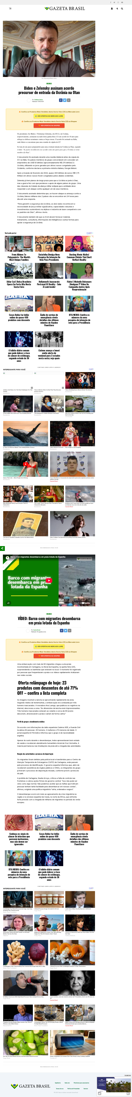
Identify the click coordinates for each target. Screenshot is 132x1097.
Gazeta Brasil (36, 630)
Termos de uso (59, 1088)
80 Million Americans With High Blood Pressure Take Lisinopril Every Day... (23, 997)
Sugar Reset (37, 910)
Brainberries (6, 393)
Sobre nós (67, 1083)
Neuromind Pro (7, 1025)
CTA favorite (68, 416)
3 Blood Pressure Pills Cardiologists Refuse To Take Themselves (68, 966)
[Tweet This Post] (64, 100)
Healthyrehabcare (70, 935)
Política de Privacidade (73, 1088)
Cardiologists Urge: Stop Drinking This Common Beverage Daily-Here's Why (24, 966)
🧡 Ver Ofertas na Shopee (49, 125)
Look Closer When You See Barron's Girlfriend (78, 909)
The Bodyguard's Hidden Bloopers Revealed (46, 413)
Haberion (5, 935)
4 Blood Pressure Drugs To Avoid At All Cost (46, 909)
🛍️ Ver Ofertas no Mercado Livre (49, 116)
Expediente (58, 1083)
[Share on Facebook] (61, 100)
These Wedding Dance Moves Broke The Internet (78, 390)
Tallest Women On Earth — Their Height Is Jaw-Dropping (65, 447)
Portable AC (53, 1058)
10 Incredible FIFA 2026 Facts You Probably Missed (17, 413)
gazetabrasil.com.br (55, 481)
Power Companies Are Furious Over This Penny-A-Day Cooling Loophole (70, 1056)
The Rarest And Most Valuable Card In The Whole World (18, 537)
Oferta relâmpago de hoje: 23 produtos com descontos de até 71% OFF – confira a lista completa (47, 687)
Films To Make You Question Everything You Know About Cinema (68, 537)
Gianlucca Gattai (38, 99)
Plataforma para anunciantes (81, 1083)
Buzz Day (68, 910)
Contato (86, 1088)
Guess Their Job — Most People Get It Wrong (15, 478)
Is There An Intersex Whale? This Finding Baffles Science (18, 447)
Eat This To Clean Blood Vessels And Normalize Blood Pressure (20, 1056)
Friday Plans (37, 935)
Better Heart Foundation (10, 912)
